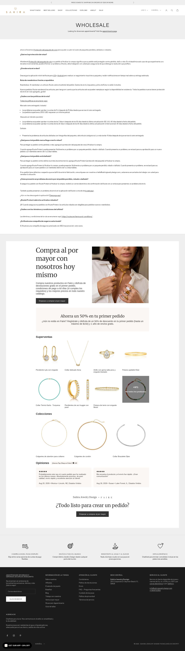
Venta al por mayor (52, 600)
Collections (71, 10)
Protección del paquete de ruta (45, 50)
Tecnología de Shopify (169, 644)
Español (155, 10)
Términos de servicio (86, 600)
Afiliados (48, 583)
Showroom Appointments (54, 603)
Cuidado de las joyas (86, 593)
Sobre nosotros (50, 579)
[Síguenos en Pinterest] (20, 635)
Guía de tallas (50, 606)
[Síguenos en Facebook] (7, 635)
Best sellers (49, 10)
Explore (83, 10)
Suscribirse (16, 599)
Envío (81, 586)
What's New (35, 10)
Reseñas (48, 590)
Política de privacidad (87, 596)
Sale (101, 10)
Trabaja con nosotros (53, 596)
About (93, 10)
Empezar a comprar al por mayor (52, 301)
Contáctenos (84, 579)
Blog (47, 593)
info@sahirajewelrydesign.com (161, 588)
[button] (17, 645)
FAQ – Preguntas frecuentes (89, 590)
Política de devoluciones (88, 583)
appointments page (110, 31)
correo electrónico (156, 584)
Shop (60, 10)
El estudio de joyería (52, 586)
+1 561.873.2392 (155, 590)
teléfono (171, 584)
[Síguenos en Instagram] (14, 635)
